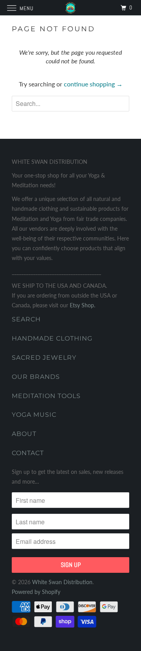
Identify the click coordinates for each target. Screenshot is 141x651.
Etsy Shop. (82, 305)
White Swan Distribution (62, 582)
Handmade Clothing (52, 338)
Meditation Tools (46, 396)
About (24, 434)
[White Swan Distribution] (70, 7)
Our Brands (36, 376)
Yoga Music (34, 414)
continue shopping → (93, 84)
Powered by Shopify (36, 591)
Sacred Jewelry (44, 357)
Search (26, 319)
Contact (28, 453)
